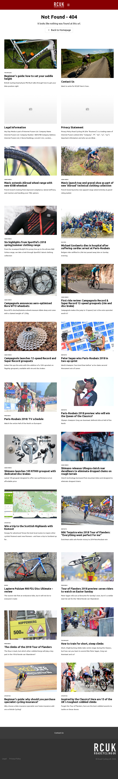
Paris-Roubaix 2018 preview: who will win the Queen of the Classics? (87, 402)
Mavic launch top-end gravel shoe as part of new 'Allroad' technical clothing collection (87, 171)
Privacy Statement (87, 118)
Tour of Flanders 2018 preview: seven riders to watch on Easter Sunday (87, 577)
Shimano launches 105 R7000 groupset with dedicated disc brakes (30, 460)
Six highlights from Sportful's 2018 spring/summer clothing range (30, 233)
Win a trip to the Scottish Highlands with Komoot (30, 517)
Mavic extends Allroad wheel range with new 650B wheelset (30, 171)
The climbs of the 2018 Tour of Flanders (30, 634)
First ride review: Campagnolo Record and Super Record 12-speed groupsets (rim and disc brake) (87, 290)
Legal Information (30, 118)
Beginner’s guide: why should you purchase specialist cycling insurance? (30, 688)
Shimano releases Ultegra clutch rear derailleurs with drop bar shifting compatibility (87, 458)
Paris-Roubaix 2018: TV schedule (30, 404)
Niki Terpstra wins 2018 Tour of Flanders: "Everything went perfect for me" (87, 520)
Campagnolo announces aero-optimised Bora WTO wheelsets (30, 292)
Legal (4, 759)
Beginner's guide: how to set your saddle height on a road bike (30, 64)
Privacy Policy (15, 759)
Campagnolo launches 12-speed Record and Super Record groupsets (30, 347)
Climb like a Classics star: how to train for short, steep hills (87, 632)
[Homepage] (105, 748)
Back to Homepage (61, 30)
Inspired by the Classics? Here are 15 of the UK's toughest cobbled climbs (87, 688)
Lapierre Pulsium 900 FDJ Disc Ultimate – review (30, 577)
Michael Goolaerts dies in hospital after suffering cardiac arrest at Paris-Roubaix (87, 234)
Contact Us (87, 69)
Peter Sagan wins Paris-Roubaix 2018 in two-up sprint (87, 347)
